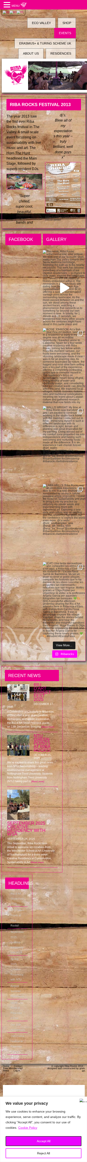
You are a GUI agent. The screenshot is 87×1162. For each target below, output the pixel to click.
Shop (66, 23)
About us (31, 53)
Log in (17, 1070)
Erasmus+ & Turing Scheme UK (45, 43)
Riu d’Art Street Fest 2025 (16, 899)
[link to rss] (79, 1079)
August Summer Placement (16, 991)
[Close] (82, 1100)
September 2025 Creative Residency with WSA (17, 942)
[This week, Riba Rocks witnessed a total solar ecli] (64, 288)
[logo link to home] (15, 74)
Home (6, 1066)
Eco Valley (41, 23)
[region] (43, 1129)
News (6, 1070)
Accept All (43, 1141)
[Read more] (47, 727)
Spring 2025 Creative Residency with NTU (16, 969)
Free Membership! (13, 1068)
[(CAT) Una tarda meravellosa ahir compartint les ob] (64, 600)
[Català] (6, 12)
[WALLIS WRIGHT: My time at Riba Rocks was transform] (64, 444)
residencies (60, 53)
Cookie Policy (27, 1127)
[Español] (20, 12)
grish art (82, 1069)
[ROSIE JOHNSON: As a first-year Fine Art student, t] (64, 366)
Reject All (43, 1153)
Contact (18, 1066)
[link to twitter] (56, 1079)
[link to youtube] (67, 1079)
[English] (13, 12)
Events (65, 33)
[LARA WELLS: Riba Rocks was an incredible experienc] (64, 522)
